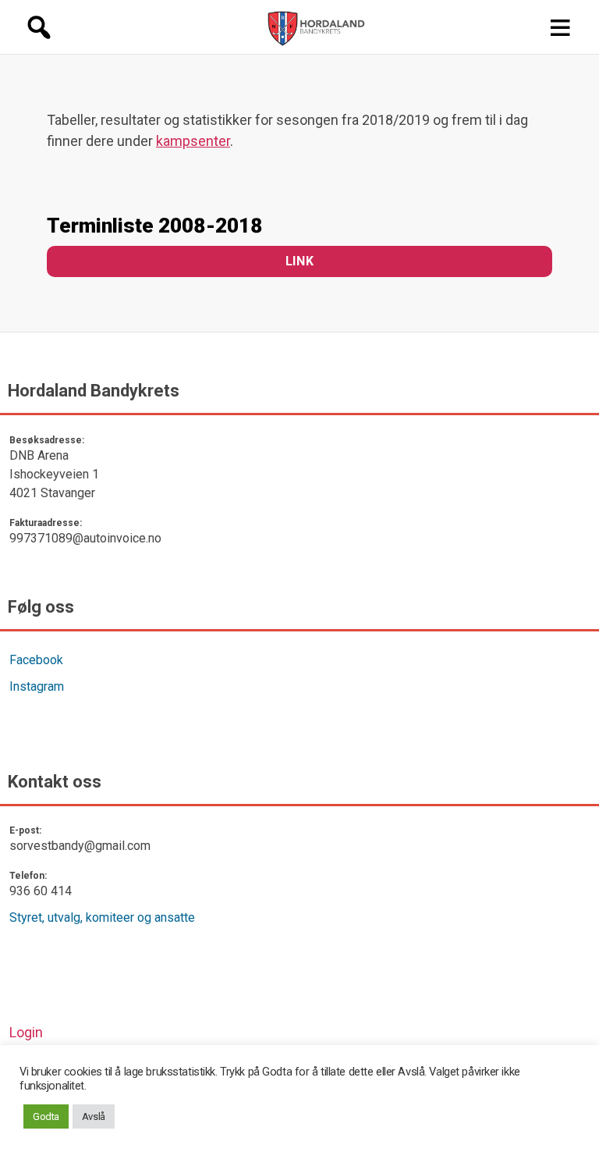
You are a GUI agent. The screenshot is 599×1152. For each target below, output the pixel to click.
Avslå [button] (93, 1116)
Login (26, 1032)
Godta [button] (46, 1116)
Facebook (36, 659)
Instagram (36, 686)
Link (299, 261)
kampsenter (193, 141)
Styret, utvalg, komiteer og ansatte (102, 917)
